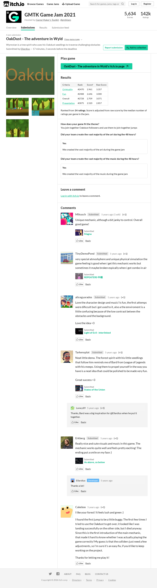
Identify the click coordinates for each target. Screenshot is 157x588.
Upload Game (72, 3)
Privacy (100, 580)
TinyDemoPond (84, 253)
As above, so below (94, 462)
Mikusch (80, 214)
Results (43, 27)
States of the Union (94, 389)
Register (147, 3)
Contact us (101, 574)
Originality (67, 89)
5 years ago (107, 214)
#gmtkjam (65, 19)
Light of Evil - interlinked (97, 332)
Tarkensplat (82, 352)
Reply (88, 240)
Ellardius (25, 48)
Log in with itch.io (70, 195)
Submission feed (60, 27)
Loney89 (81, 407)
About (67, 574)
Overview (11, 27)
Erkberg (80, 438)
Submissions (28, 27)
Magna (88, 233)
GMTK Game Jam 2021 (50, 15)
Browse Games (35, 3)
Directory (76, 580)
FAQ (78, 574)
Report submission (114, 47)
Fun (64, 94)
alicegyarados (83, 297)
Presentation (68, 103)
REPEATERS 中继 (93, 277)
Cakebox (80, 507)
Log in (134, 3)
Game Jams (53, 3)
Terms (89, 580)
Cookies (112, 580)
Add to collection (137, 47)
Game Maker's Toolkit (47, 19)
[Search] (122, 4)
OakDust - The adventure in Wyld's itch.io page (94, 66)
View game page (72, 39)
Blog (87, 574)
